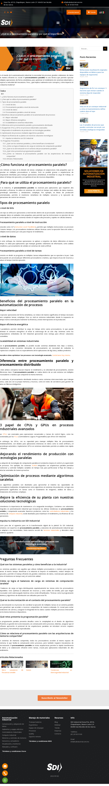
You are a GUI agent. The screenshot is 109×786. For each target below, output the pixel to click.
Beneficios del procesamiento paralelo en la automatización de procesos (28, 115)
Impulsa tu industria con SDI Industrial (19, 138)
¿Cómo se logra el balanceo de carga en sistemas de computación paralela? (34, 146)
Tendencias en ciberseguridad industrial (61, 671)
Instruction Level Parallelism (25, 227)
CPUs (5, 434)
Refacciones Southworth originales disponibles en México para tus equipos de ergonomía (93, 72)
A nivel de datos (11, 110)
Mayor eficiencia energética (16, 120)
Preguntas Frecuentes (11, 141)
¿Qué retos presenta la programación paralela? (23, 151)
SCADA (34, 465)
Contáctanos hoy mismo (61, 355)
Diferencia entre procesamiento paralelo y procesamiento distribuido (27, 125)
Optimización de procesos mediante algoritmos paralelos (23, 133)
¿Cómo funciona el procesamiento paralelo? (18, 97)
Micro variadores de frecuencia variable (12, 671)
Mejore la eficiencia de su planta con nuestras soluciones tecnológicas (27, 136)
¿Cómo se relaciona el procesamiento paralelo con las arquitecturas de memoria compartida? (38, 155)
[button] (58, 22)
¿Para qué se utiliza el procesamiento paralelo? (19, 99)
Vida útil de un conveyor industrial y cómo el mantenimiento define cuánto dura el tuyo (93, 108)
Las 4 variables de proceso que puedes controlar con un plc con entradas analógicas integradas (92, 127)
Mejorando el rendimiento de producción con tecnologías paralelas (26, 130)
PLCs (16, 436)
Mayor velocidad (12, 117)
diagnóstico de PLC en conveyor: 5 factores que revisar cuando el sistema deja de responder (93, 90)
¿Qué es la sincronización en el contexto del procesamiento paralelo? (31, 148)
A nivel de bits (11, 105)
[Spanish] (103, 12)
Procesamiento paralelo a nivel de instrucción (22, 107)
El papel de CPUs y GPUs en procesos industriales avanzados (24, 128)
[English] (100, 12)
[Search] (105, 49)
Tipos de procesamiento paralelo (14, 102)
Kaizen (28, 670)
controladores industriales (59, 511)
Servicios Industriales (51, 530)
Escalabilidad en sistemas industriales (19, 122)
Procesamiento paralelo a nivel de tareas (21, 112)
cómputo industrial (15, 514)
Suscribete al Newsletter (54, 698)
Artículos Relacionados (14, 159)
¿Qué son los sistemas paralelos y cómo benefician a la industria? (30, 143)
